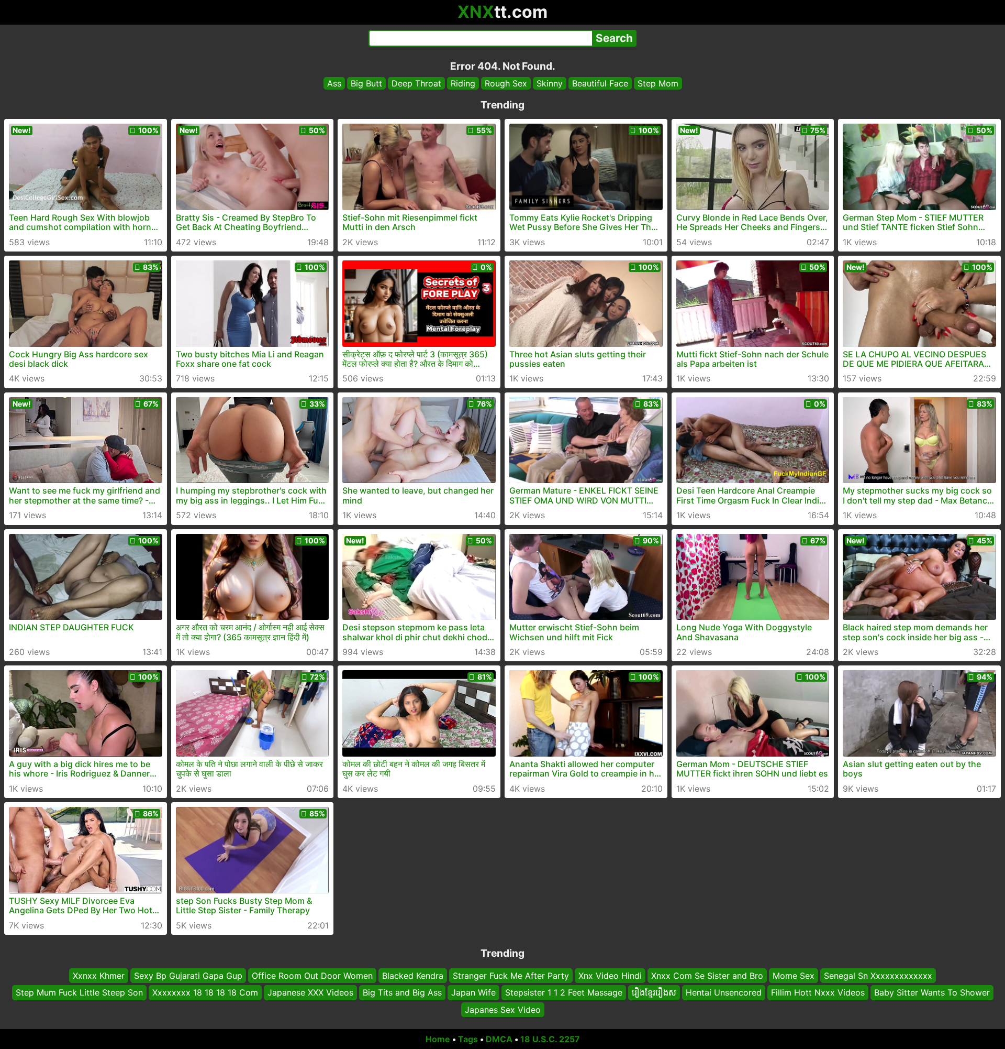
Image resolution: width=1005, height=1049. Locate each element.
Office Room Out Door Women (312, 975)
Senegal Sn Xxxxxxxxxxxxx (878, 975)
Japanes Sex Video (503, 1009)
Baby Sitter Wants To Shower (932, 992)
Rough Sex (506, 83)
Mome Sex (793, 975)
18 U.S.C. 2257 (550, 1039)
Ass (334, 83)
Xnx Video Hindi (610, 975)
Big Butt (366, 83)
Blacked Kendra (412, 975)
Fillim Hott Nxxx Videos (818, 992)
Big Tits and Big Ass (402, 992)
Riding (463, 83)
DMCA (499, 1039)
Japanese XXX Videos (310, 992)
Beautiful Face (600, 83)
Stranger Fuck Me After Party (511, 975)
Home (438, 1039)
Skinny (550, 83)
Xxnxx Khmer (99, 975)
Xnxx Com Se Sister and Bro (707, 975)
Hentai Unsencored (724, 992)
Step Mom (658, 83)
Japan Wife (473, 992)
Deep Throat (416, 83)
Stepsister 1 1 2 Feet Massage (563, 992)
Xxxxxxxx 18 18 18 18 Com (205, 992)
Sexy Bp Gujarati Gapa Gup (188, 975)
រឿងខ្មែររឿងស (654, 992)
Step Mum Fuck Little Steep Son (79, 992)
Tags (468, 1039)
